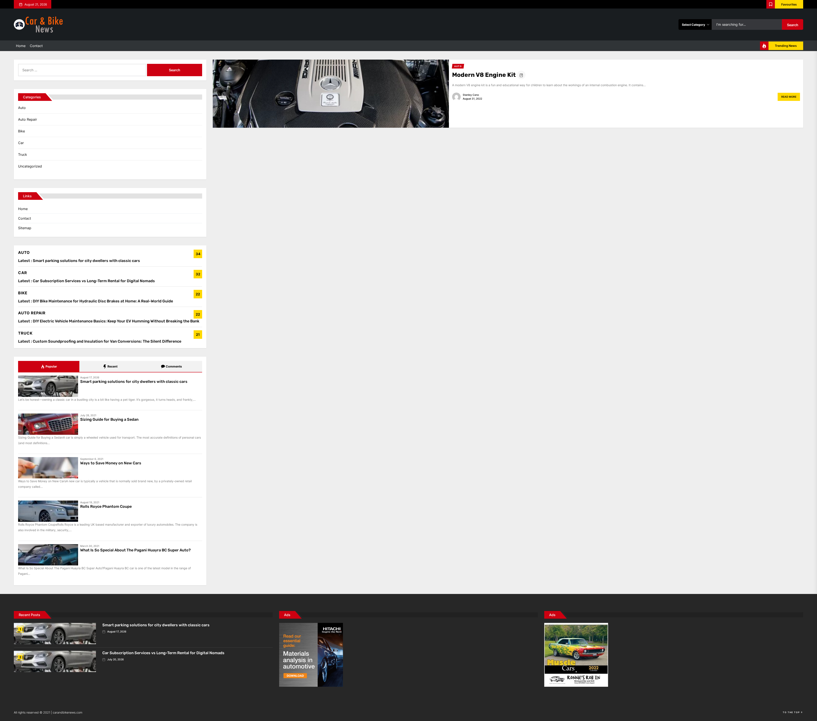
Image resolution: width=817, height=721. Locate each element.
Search (792, 25)
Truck (22, 154)
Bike (21, 131)
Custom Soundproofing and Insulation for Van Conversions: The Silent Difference (107, 341)
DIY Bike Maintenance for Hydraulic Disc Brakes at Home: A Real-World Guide (103, 301)
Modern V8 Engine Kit (484, 74)
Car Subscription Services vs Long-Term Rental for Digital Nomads (94, 281)
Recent (112, 366)
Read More (788, 96)
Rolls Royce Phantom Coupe (106, 506)
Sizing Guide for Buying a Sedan (109, 419)
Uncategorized (30, 166)
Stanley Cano (471, 94)
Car (21, 143)
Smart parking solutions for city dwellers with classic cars (86, 260)
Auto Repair (27, 119)
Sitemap (24, 228)
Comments (173, 366)
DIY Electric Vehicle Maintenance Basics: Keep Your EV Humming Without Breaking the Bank (116, 321)
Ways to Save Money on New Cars (110, 463)
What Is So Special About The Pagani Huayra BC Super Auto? (135, 550)
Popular (51, 366)
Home (21, 46)
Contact (36, 46)
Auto (22, 108)
